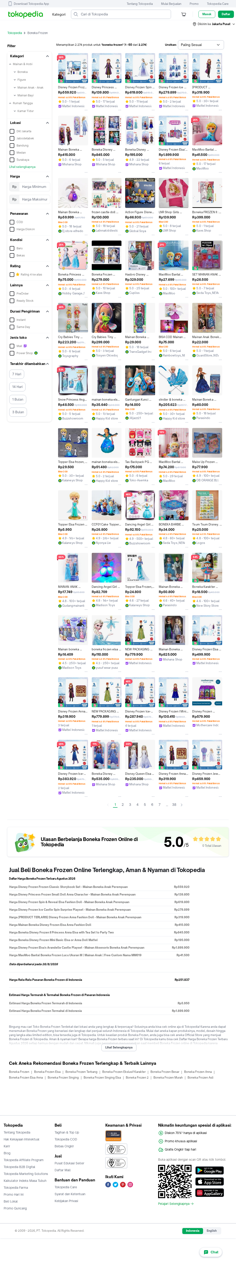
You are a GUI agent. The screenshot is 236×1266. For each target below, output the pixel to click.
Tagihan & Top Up (67, 1132)
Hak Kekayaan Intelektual (21, 1139)
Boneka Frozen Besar (164, 1072)
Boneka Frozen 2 (137, 1077)
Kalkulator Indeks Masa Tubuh (25, 1181)
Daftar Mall (63, 1170)
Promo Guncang (15, 1208)
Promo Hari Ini (14, 1194)
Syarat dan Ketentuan (70, 1194)
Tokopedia (14, 33)
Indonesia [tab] (192, 1230)
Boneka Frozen (19, 1072)
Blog (7, 1153)
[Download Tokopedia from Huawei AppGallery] (209, 1192)
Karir (7, 1146)
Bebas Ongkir (64, 1146)
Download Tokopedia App (31, 4)
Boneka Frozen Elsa (47, 1072)
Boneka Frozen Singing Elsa (102, 1077)
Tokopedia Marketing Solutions (26, 1174)
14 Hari (17, 387)
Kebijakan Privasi (66, 1201)
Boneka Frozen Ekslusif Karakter (124, 1072)
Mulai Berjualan (171, 4)
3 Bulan (18, 412)
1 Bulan (17, 399)
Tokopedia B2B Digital (19, 1167)
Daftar (226, 14)
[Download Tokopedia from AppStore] (209, 1181)
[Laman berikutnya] (181, 805)
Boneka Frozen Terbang (81, 1072)
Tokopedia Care (218, 4)
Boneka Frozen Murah (168, 1077)
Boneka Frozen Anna (198, 1072)
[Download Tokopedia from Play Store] (209, 1170)
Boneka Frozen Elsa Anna (26, 1077)
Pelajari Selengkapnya (173, 1204)
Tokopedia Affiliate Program (24, 1160)
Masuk (206, 14)
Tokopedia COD (66, 1139)
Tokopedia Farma (16, 1187)
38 (174, 805)
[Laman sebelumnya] (108, 805)
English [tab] (212, 1230)
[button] (214, 24)
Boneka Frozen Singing (63, 1077)
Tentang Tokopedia (140, 4)
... (167, 805)
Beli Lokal (11, 1201)
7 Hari (16, 374)
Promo (194, 4)
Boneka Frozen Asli (200, 1077)
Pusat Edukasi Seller (69, 1163)
